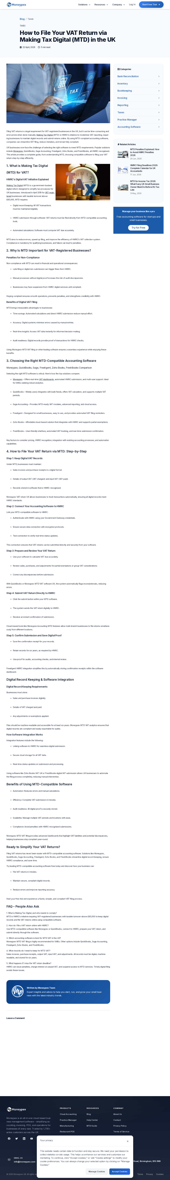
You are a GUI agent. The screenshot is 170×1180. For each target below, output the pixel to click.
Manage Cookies (97, 1171)
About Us (117, 1114)
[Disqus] (58, 1056)
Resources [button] (100, 4)
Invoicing (138, 98)
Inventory (138, 83)
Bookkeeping (138, 90)
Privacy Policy (119, 1126)
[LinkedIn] (24, 1138)
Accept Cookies (119, 1171)
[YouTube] (31, 1138)
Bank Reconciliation (138, 76)
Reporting (138, 105)
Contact (117, 1120)
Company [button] (117, 4)
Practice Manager (138, 119)
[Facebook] (9, 1138)
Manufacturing (67, 1126)
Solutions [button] (83, 4)
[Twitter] (16, 1138)
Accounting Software (138, 127)
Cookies (160, 1174)
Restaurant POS (67, 1131)
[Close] (127, 1141)
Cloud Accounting (68, 1114)
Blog (22, 19)
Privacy (149, 1174)
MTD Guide (92, 1126)
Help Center (92, 1120)
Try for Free (138, 227)
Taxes (138, 112)
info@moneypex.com (24, 1161)
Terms (140, 1174)
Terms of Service (121, 1131)
